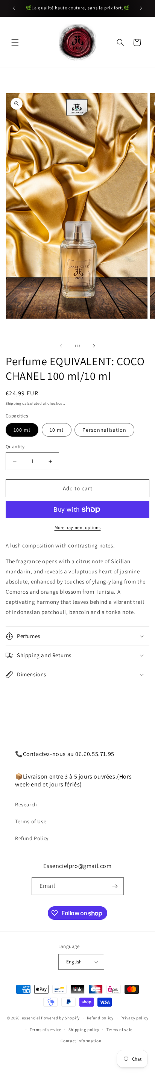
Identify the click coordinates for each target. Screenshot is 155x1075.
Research (26, 804)
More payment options (78, 527)
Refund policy (100, 1018)
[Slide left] (61, 345)
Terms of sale (119, 1029)
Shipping (13, 403)
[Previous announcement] (14, 8)
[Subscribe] (115, 886)
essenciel (31, 1018)
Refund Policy (32, 838)
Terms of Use (30, 821)
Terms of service (45, 1029)
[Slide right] (94, 345)
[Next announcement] (141, 8)
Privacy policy (134, 1018)
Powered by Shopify (60, 1018)
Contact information (81, 1040)
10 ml (57, 429)
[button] (15, 42)
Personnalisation (104, 429)
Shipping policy (84, 1029)
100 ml (22, 429)
